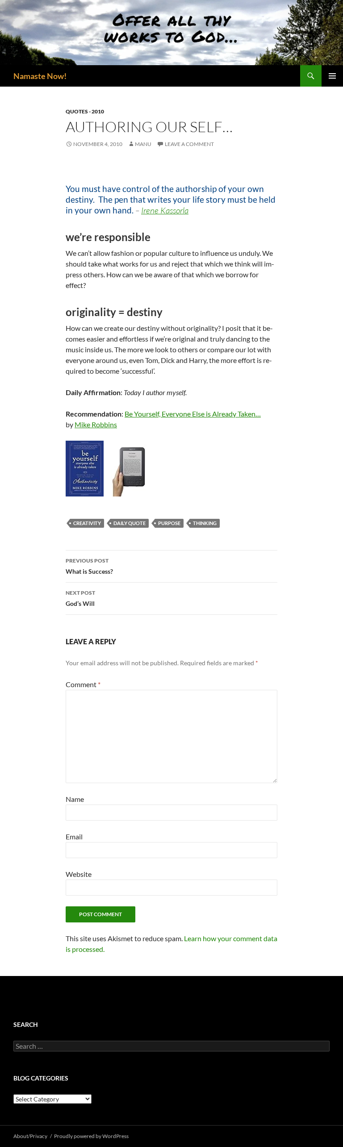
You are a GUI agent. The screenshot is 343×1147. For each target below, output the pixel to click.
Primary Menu (332, 76)
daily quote (129, 523)
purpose (169, 523)
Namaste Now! (40, 76)
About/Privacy (30, 1136)
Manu (143, 144)
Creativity (87, 523)
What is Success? (89, 566)
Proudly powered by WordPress (91, 1136)
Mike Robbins (96, 424)
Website (79, 874)
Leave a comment (189, 144)
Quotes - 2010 (85, 111)
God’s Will (80, 598)
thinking (205, 523)
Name (75, 799)
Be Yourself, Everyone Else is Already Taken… (193, 413)
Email (74, 836)
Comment (83, 684)
